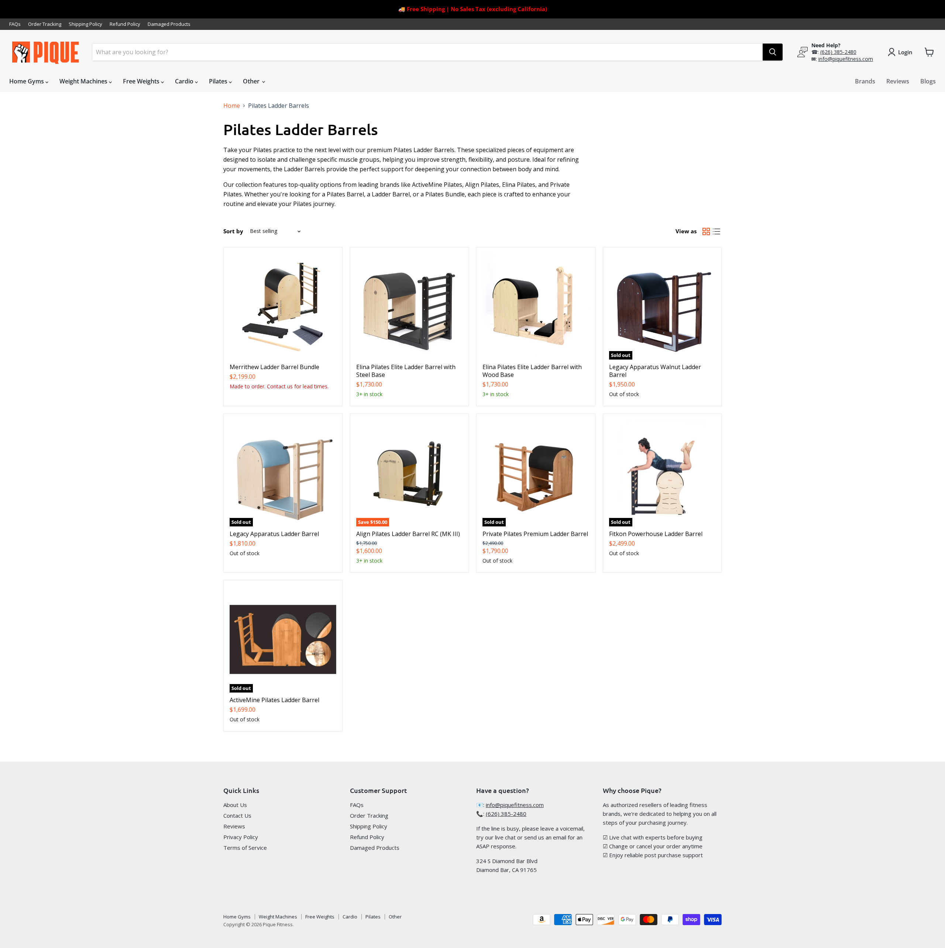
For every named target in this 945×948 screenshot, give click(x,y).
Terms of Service (245, 847)
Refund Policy (125, 24)
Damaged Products (169, 24)
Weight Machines (84, 81)
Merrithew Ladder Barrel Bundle (274, 367)
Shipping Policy (85, 24)
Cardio (185, 81)
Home (231, 105)
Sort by (233, 231)
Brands (865, 81)
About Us (235, 804)
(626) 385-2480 (838, 51)
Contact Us (237, 815)
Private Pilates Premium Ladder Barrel (535, 534)
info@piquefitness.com (845, 58)
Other (252, 81)
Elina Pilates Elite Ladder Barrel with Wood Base (532, 371)
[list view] (716, 231)
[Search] (773, 52)
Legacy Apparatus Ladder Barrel (274, 534)
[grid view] (706, 231)
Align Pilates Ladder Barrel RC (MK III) (408, 534)
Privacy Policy (240, 837)
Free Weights (142, 81)
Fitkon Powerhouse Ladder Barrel (655, 534)
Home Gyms (27, 81)
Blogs (928, 81)
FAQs (15, 24)
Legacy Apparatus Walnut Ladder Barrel (655, 371)
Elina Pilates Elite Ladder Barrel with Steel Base (406, 371)
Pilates (219, 81)
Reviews (897, 81)
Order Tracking (44, 24)
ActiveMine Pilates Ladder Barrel (274, 700)
